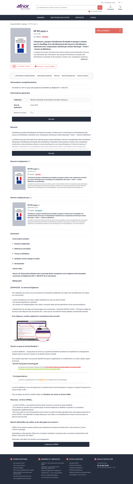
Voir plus (84, 59)
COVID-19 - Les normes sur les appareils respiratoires (50, 467)
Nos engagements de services (22, 478)
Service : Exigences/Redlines (49, 475)
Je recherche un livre (96, 11)
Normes (40, 17)
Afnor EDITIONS (15, 24)
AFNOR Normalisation (76, 468)
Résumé (56, 76)
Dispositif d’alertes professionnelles (79, 472)
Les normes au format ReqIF (49, 477)
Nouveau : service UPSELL (44, 66)
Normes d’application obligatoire (51, 470)
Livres (93, 17)
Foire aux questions (19, 465)
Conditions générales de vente (22, 476)
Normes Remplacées (68, 76)
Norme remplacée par (85, 76)
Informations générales (44, 76)
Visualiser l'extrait (24, 66)
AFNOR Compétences (75, 470)
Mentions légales (18, 468)
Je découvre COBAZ (51, 444)
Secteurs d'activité (60, 17)
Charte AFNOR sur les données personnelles (22, 473)
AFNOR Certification (75, 465)
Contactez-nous (110, 2)
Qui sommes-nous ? (19, 463)
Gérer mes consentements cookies (23, 470)
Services (80, 17)
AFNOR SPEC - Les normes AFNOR (51, 473)
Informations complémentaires (25, 76)
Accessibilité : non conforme (77, 475)
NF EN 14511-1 (33, 169)
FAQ (102, 2)
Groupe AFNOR (73, 463)
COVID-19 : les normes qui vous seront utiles (52, 463)
